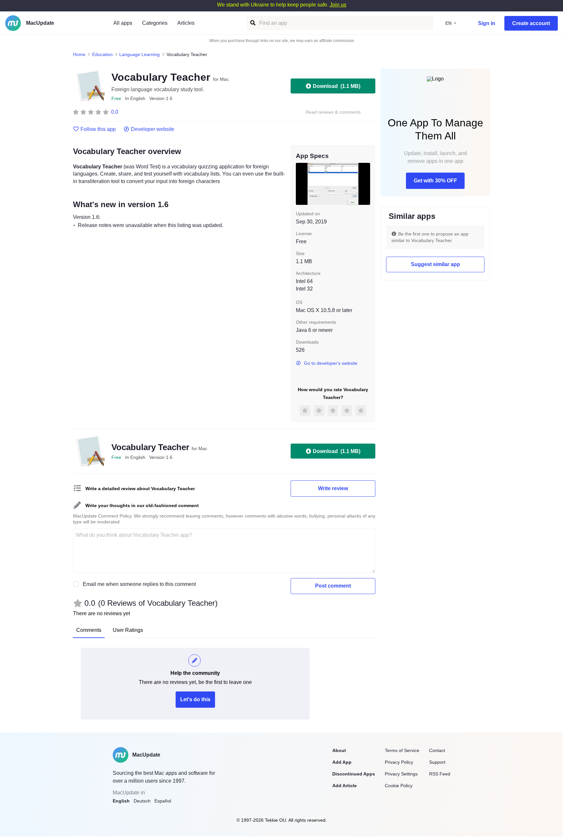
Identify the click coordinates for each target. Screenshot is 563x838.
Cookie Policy (398, 785)
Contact (437, 750)
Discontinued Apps (353, 774)
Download (336, 86)
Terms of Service (402, 750)
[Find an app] (252, 23)
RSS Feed (439, 774)
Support (437, 762)
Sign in (486, 23)
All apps (122, 23)
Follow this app (98, 129)
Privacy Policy (399, 762)
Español (162, 801)
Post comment (333, 585)
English (121, 801)
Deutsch (142, 801)
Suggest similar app (435, 264)
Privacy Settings (401, 774)
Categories (154, 23)
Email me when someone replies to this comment (139, 584)
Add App (342, 762)
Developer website (152, 129)
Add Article (344, 785)
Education (102, 54)
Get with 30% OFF (435, 180)
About (339, 750)
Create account (531, 23)
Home (79, 54)
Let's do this (195, 699)
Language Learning (139, 54)
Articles (186, 23)
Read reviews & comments (333, 112)
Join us (338, 4)
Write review (333, 488)
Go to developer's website (330, 363)
